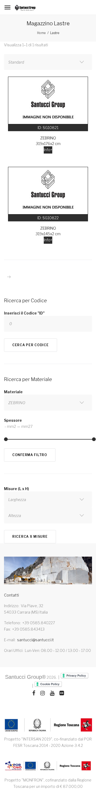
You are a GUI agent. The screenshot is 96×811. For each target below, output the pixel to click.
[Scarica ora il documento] (48, 725)
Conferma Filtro (29, 455)
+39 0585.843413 (28, 629)
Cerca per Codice (30, 345)
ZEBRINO (48, 138)
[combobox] (48, 62)
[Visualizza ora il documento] (48, 766)
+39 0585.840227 (38, 622)
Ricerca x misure (30, 537)
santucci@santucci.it (35, 640)
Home (41, 33)
